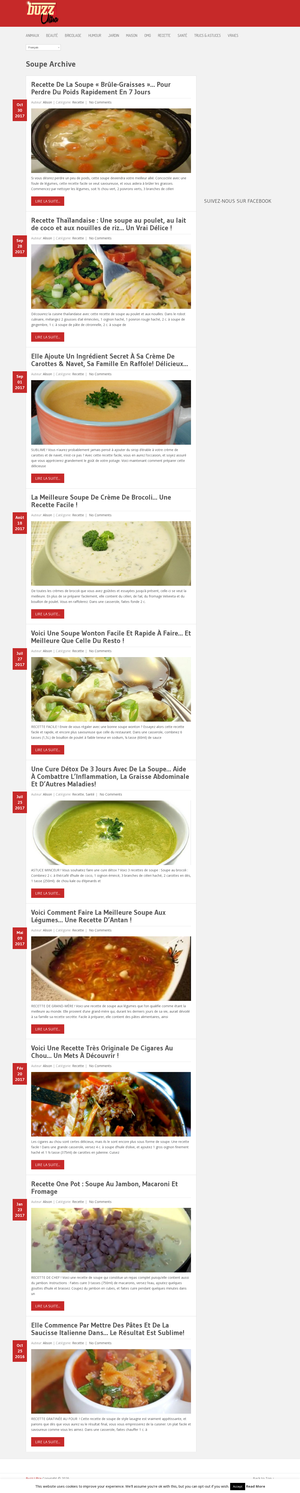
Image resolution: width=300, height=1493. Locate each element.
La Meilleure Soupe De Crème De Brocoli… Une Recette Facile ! (101, 501)
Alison (47, 102)
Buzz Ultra (33, 1478)
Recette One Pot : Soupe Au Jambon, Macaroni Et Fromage (104, 1187)
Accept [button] (237, 1486)
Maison (131, 35)
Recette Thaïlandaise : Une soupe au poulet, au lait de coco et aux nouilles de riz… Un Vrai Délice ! (108, 224)
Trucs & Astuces (207, 35)
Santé (182, 35)
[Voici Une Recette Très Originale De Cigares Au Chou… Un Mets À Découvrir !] (111, 1105)
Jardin (113, 35)
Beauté (52, 35)
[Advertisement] (239, 114)
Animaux (32, 35)
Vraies (233, 35)
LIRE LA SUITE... (47, 201)
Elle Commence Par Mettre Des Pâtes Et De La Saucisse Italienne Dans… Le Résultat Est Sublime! (107, 1329)
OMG (147, 35)
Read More (255, 1486)
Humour (94, 35)
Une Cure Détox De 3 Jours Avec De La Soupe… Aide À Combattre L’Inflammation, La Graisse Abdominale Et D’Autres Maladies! (110, 776)
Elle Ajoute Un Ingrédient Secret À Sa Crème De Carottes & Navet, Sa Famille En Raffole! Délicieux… (109, 360)
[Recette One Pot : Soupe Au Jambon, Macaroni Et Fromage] (111, 1241)
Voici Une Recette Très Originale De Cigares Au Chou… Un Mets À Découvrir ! (102, 1052)
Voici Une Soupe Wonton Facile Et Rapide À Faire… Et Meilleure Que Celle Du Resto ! (111, 637)
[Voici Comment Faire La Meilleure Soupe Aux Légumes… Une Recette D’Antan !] (111, 969)
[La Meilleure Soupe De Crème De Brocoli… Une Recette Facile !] (111, 554)
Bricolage (73, 35)
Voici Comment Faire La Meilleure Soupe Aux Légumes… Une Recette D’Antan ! (98, 916)
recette (164, 35)
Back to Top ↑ (263, 1478)
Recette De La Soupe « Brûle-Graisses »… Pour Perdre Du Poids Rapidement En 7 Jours (101, 88)
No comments (100, 102)
